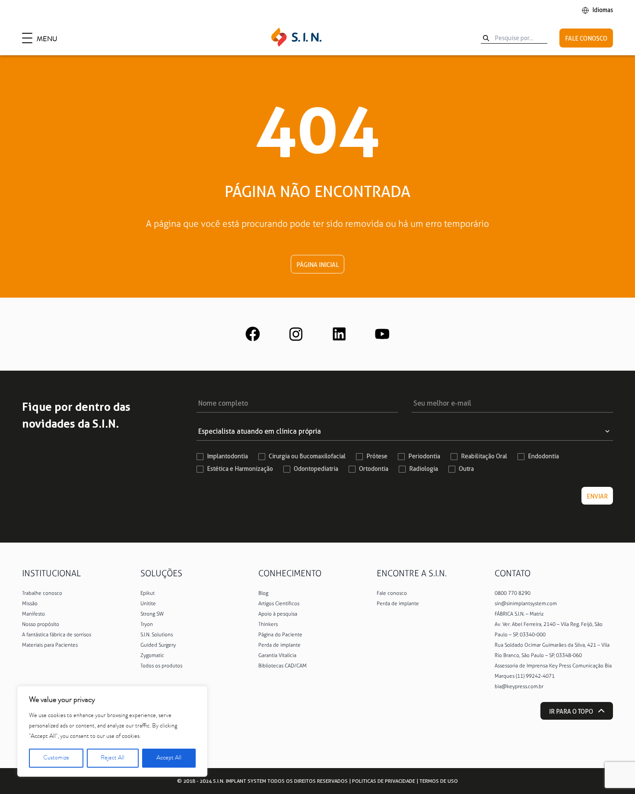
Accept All (168, 758)
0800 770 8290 (512, 593)
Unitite (148, 603)
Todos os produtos (161, 666)
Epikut (147, 593)
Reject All (112, 758)
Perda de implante (279, 645)
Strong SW (152, 614)
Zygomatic (152, 655)
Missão (30, 603)
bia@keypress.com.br (519, 686)
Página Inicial (317, 264)
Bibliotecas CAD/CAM (282, 666)
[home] (296, 38)
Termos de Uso (438, 781)
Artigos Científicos (278, 603)
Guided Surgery (158, 645)
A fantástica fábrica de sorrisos (56, 635)
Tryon (146, 624)
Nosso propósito (40, 624)
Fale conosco (392, 593)
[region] (112, 731)
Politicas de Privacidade (383, 781)
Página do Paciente (280, 635)
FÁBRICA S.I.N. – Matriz (519, 614)
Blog (263, 593)
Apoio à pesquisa (277, 614)
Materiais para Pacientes (50, 645)
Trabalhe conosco (42, 593)
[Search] (486, 38)
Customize (56, 758)
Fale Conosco (586, 38)
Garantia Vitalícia (277, 655)
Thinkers (268, 624)
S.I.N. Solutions (156, 635)
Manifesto (33, 614)
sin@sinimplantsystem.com (526, 603)
